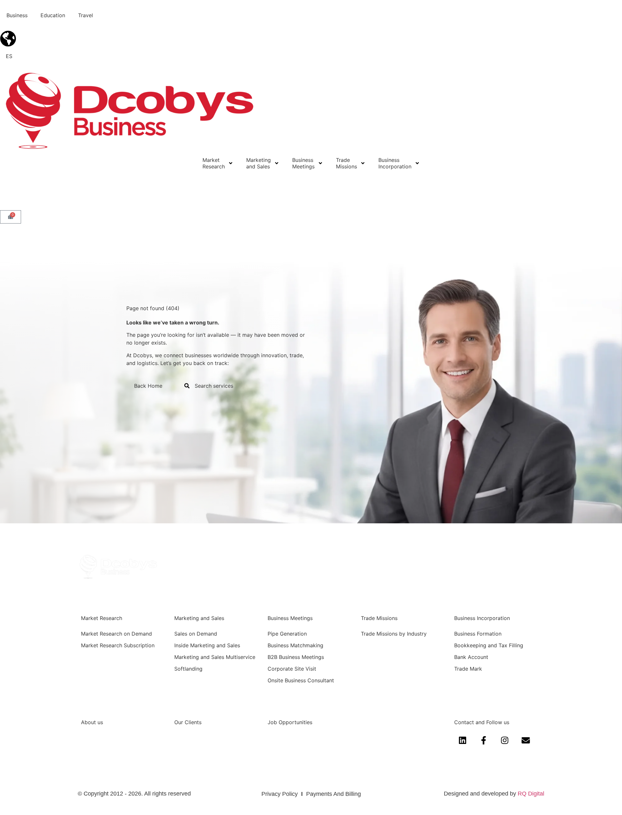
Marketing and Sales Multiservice (214, 657)
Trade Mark (468, 668)
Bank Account (471, 657)
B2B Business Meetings (296, 657)
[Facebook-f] (483, 740)
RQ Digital (531, 793)
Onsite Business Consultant (301, 680)
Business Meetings (303, 163)
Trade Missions (346, 163)
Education (52, 15)
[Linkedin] (462, 740)
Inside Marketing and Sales (207, 645)
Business (17, 15)
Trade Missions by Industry (394, 633)
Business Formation (477, 633)
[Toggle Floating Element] (598, 798)
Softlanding (188, 668)
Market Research (213, 163)
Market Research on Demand (116, 633)
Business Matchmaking (295, 645)
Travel (85, 15)
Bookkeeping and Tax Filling (488, 645)
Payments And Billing (333, 794)
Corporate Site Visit (292, 668)
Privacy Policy (279, 794)
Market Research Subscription (118, 645)
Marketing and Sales (258, 163)
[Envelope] (526, 740)
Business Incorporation (394, 163)
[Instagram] (504, 740)
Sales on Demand (195, 633)
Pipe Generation (287, 633)
